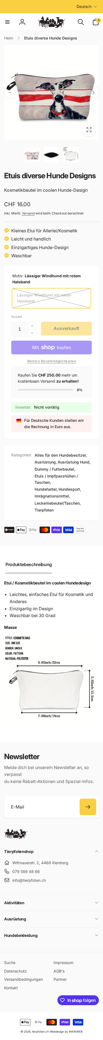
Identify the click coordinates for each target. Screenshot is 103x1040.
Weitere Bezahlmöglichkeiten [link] (51, 361)
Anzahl (16, 316)
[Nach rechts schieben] (93, 92)
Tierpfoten (44, 510)
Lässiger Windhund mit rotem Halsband (44, 298)
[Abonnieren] (88, 807)
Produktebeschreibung (28, 564)
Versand (28, 213)
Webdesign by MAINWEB (66, 1031)
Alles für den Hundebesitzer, (61, 455)
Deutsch (84, 6)
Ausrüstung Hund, (74, 462)
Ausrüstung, (46, 462)
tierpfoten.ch (40, 1031)
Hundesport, (70, 489)
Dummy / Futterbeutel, (55, 469)
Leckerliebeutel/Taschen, (58, 503)
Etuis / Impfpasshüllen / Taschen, (56, 479)
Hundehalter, (46, 489)
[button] (7, 22)
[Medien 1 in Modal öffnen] (51, 92)
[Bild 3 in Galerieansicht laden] (71, 154)
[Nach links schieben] (10, 92)
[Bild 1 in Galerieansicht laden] (32, 154)
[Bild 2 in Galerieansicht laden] (51, 154)
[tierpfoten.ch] (15, 837)
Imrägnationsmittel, (52, 496)
